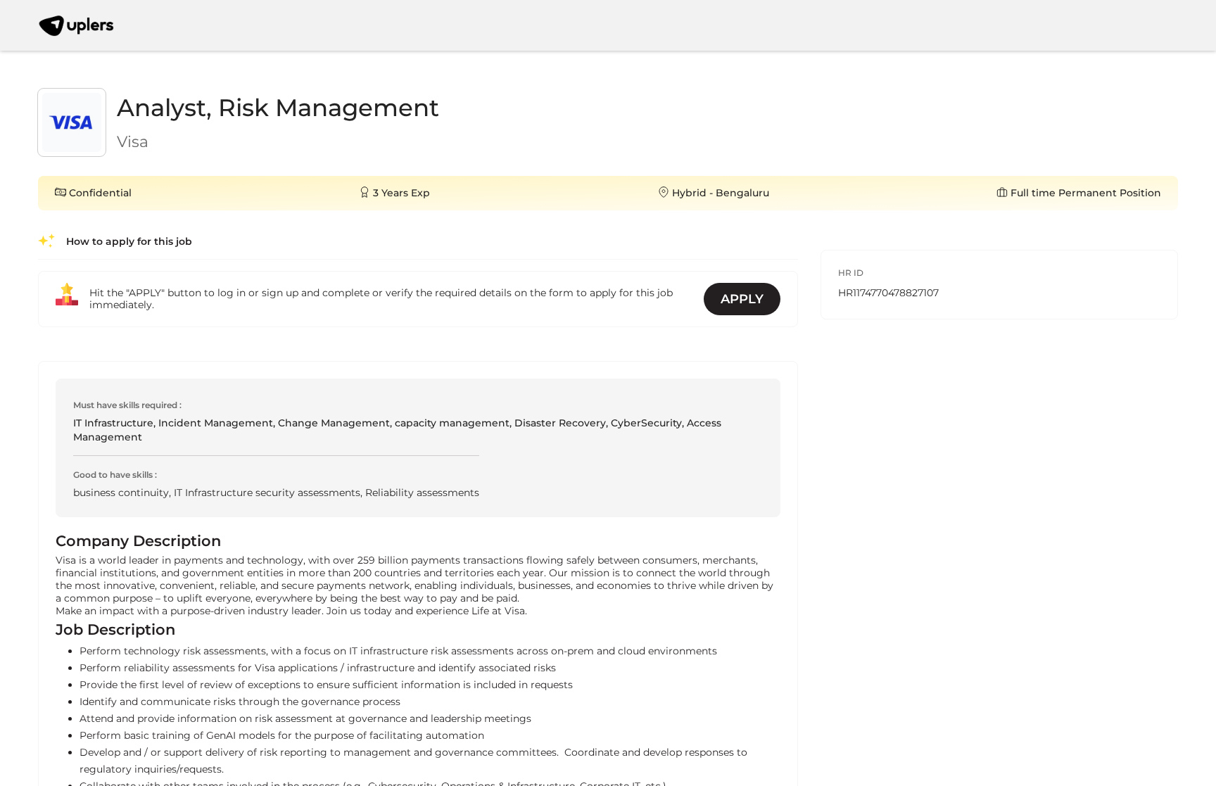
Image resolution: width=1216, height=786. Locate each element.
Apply (742, 299)
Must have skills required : (127, 405)
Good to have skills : (115, 474)
